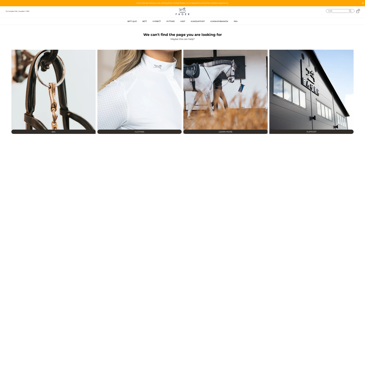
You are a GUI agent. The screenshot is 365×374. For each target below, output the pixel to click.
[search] (341, 11)
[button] (182, 3)
